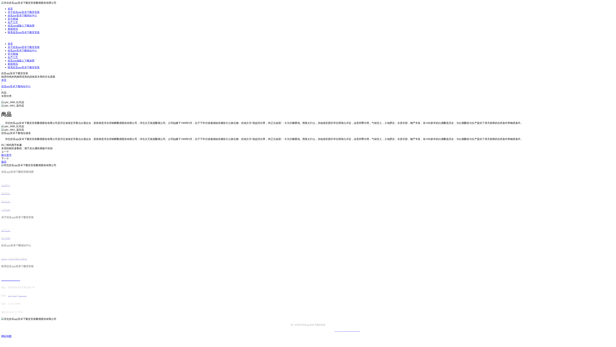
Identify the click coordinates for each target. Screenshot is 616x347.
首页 (10, 8)
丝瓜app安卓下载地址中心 (22, 15)
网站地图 (6, 336)
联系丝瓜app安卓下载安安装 (24, 32)
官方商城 (13, 19)
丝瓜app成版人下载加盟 (21, 25)
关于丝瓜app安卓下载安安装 (24, 12)
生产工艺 (13, 22)
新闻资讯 (13, 29)
